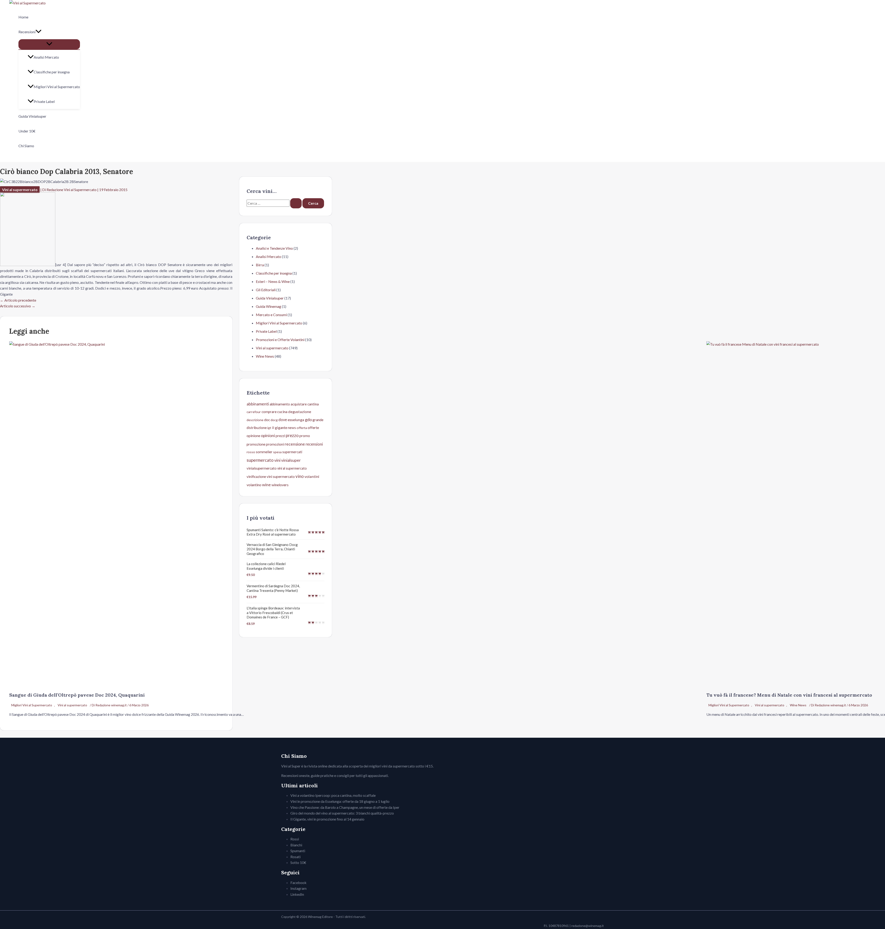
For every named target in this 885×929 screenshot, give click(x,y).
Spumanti (297, 850)
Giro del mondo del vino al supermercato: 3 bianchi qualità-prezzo (342, 813)
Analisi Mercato (46, 57)
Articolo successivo (17, 306)
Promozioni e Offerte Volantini (280, 339)
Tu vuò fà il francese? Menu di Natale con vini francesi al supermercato (789, 695)
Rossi (294, 839)
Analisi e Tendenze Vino (274, 248)
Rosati (295, 856)
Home (23, 17)
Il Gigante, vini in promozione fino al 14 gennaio (327, 819)
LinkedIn (297, 894)
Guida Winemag (268, 306)
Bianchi (296, 845)
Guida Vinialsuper (32, 116)
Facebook (298, 882)
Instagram (298, 888)
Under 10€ (26, 131)
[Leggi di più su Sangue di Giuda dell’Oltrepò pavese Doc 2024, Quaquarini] (355, 344)
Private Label (44, 101)
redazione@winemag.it (587, 926)
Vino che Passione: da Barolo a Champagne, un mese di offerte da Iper (344, 807)
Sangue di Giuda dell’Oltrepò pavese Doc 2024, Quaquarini (77, 695)
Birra (260, 265)
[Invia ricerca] (296, 203)
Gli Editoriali (266, 290)
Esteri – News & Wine (273, 281)
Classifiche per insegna (52, 72)
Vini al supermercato (20, 189)
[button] (38, 31)
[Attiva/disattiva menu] (49, 44)
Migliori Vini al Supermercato (57, 86)
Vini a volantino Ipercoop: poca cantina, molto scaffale (333, 795)
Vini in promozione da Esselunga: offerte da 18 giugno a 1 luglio (339, 801)
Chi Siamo (26, 146)
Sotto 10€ (298, 862)
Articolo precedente (18, 300)
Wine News (798, 705)
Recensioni (26, 32)
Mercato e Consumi (271, 314)
